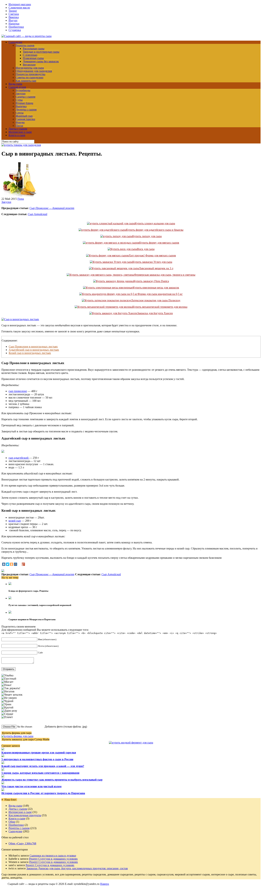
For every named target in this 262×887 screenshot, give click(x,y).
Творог (13, 10)
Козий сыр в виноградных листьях (30, 352)
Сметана (14, 14)
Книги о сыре (17, 135)
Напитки (14, 23)
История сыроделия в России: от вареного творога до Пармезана (43, 793)
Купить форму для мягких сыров (159, 242)
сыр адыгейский (19, 457)
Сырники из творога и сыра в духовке (53, 855)
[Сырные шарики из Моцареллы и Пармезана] (10, 612)
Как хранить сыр (26, 80)
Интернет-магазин (20, 4)
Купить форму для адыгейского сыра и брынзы (154, 229)
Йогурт (13, 20)
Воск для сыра (146, 249)
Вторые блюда (24, 103)
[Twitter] (7, 564)
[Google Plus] (23, 564)
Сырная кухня (17, 87)
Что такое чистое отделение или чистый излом (31, 786)
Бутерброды (23, 90)
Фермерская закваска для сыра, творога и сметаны (164, 274)
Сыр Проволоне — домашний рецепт (51, 208)
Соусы (20, 112)
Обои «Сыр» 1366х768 (22, 843)
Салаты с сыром (25, 96)
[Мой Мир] (15, 564)
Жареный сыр (24, 115)
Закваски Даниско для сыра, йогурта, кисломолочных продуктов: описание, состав (77, 868)
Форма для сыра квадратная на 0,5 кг (160, 293)
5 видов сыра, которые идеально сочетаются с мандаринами (40, 772)
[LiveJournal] (19, 564)
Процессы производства (30, 74)
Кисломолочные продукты (25, 815)
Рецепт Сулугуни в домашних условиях (53, 858)
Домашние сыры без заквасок (41, 61)
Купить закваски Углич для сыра (152, 261)
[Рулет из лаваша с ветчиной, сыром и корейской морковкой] (10, 598)
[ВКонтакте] (3, 564)
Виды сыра (15, 83)
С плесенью (30, 54)
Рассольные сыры (33, 48)
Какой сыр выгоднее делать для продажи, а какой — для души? (42, 766)
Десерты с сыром (26, 109)
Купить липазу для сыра (147, 236)
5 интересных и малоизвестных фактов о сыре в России (37, 759)
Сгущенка (15, 30)
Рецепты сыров (25, 45)
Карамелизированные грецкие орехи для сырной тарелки (38, 752)
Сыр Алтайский (37, 214)
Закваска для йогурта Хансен (155, 313)
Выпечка (21, 106)
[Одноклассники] (11, 564)
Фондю (20, 122)
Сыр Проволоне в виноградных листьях (33, 346)
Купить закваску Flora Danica (151, 281)
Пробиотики (16, 26)
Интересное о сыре (20, 131)
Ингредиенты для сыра (30, 67)
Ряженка (14, 17)
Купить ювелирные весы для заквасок (156, 287)
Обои (12, 821)
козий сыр (15, 520)
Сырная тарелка (25, 119)
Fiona (20, 198)
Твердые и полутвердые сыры (41, 51)
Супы (19, 99)
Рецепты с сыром (19, 828)
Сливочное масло (19, 7)
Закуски (20, 93)
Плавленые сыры (33, 58)
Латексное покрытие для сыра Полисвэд (155, 300)
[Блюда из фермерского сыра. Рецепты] (10, 583)
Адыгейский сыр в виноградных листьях (34, 349)
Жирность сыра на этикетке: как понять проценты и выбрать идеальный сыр (51, 779)
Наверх (104, 883)
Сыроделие (15, 42)
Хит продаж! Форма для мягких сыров (152, 255)
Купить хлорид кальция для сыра (155, 223)
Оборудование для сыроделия (34, 71)
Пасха (19, 125)
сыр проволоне (18, 391)
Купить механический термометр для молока (159, 306)
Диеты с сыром (18, 128)
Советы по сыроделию (29, 77)
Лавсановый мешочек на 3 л (156, 268)
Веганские (29, 64)
